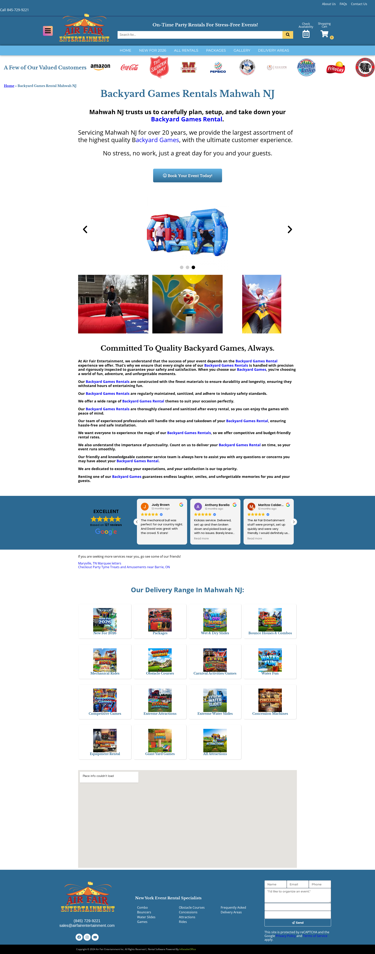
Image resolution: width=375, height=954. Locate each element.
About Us (329, 4)
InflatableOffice (187, 949)
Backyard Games (251, 369)
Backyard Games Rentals (226, 365)
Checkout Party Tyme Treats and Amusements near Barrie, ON (124, 567)
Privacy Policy (286, 936)
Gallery (242, 50)
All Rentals (186, 50)
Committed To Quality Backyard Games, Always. (187, 348)
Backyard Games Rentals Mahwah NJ (187, 93)
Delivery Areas (273, 50)
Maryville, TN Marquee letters (99, 563)
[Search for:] (200, 34)
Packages (216, 50)
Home (125, 50)
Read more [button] (201, 538)
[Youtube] (95, 937)
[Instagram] (87, 937)
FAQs (343, 4)
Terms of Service (315, 936)
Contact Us (359, 4)
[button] (85, 230)
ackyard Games (157, 140)
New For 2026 (152, 50)
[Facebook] (79, 937)
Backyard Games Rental (186, 119)
